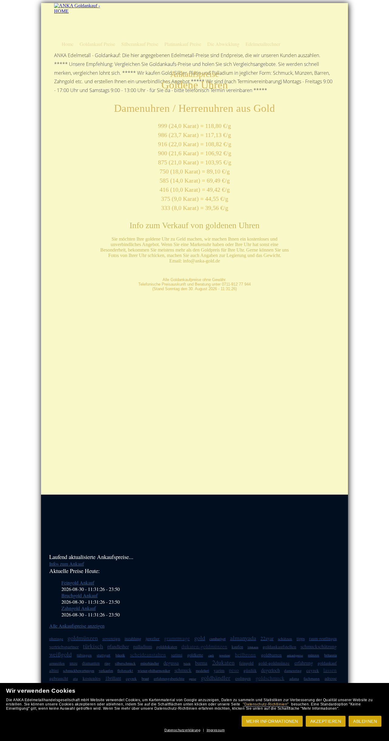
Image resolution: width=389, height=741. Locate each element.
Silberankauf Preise (139, 44)
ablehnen (365, 721)
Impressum (216, 730)
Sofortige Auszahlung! (232, 10)
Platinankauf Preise (182, 44)
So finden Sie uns (292, 20)
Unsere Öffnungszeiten (232, 31)
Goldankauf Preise (97, 44)
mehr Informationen (272, 721)
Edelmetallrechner (263, 44)
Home (68, 44)
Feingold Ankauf (77, 582)
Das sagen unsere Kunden (235, 20)
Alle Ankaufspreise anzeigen (77, 626)
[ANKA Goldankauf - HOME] (78, 11)
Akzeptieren (325, 721)
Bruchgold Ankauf (79, 595)
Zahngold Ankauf (78, 608)
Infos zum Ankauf (66, 564)
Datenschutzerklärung (182, 730)
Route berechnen (292, 10)
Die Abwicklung (223, 44)
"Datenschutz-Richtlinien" (266, 704)
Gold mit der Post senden (298, 31)
